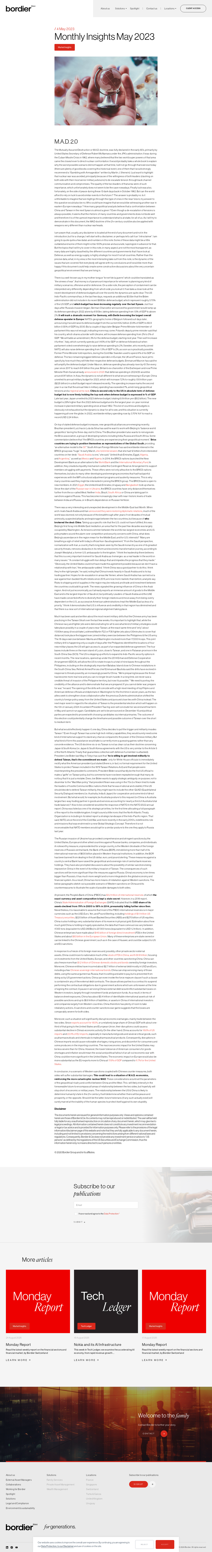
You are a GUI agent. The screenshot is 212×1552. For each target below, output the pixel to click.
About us (105, 8)
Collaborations (13, 1484)
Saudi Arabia (85, 454)
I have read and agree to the (99, 1213)
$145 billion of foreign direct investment (115, 932)
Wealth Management (57, 1489)
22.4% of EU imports (77, 1033)
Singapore (91, 1484)
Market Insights (64, 47)
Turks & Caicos (93, 1494)
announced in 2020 (95, 372)
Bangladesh (132, 484)
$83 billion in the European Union (89, 936)
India (98, 492)
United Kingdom (94, 1498)
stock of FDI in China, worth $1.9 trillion (127, 955)
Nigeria (98, 458)
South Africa (114, 492)
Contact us (151, 8)
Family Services (55, 1480)
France (89, 1480)
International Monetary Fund (133, 462)
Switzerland (92, 1489)
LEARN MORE (17, 1360)
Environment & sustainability (20, 1508)
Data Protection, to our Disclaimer (57, 1546)
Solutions (120, 8)
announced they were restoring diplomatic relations (115, 511)
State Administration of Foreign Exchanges (84, 902)
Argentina (64, 458)
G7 (84, 447)
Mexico (85, 458)
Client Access (193, 8)
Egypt (81, 484)
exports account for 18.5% (84, 1022)
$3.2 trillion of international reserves (125, 894)
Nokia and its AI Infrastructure (97, 1344)
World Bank (104, 462)
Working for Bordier (16, 1489)
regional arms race (80, 390)
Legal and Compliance (17, 1503)
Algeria (144, 454)
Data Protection (111, 1213)
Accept (165, 1544)
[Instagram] (12, 1547)
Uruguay (90, 1503)
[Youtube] (16, 1547)
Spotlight (134, 8)
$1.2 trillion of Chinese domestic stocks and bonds (102, 962)
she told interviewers (107, 450)
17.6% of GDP (115, 1060)
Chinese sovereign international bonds (90, 970)
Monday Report (18, 1344)
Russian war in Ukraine (88, 488)
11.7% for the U (143, 1060)
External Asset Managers (19, 1480)
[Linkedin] (7, 1547)
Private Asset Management (60, 1484)
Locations (169, 8)
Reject (144, 1544)
